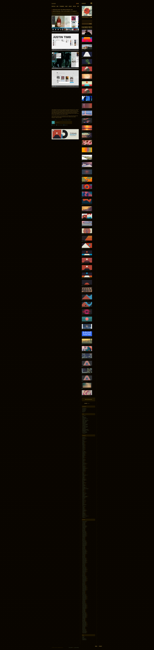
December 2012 (84, 578)
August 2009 (84, 608)
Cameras (83, 445)
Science (83, 499)
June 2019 (83, 523)
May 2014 (83, 565)
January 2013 (84, 577)
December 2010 (84, 596)
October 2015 (84, 552)
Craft (83, 450)
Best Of (83, 442)
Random (83, 495)
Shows (83, 501)
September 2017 (84, 535)
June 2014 (83, 564)
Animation (83, 439)
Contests (83, 449)
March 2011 (83, 594)
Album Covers (84, 438)
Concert (83, 448)
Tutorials (83, 508)
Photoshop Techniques (85, 488)
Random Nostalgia (84, 496)
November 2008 (84, 615)
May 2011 (83, 592)
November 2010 (84, 597)
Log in (83, 637)
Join (78, 6)
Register (83, 636)
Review (83, 498)
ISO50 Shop (83, 423)
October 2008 (84, 616)
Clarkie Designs (84, 417)
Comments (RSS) (76, 647)
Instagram (83, 469)
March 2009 (83, 612)
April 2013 (83, 575)
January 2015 (84, 559)
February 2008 (84, 622)
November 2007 (84, 624)
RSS (77, 3)
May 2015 (83, 556)
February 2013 (84, 576)
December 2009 (84, 605)
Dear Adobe (83, 451)
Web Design (83, 514)
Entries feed (83, 638)
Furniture (83, 460)
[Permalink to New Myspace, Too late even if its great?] (64, 11)
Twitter (74, 6)
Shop (57, 6)
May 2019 (83, 524)
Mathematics (84, 479)
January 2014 (84, 568)
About (66, 6)
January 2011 (84, 595)
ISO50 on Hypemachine (85, 420)
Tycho (83, 509)
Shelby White (84, 410)
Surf (82, 505)
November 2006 (84, 632)
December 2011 (84, 587)
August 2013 (84, 572)
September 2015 (84, 553)
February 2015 (84, 558)
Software (83, 502)
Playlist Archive (87, 17)
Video (83, 512)
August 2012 (84, 581)
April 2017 (83, 539)
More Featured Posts (88, 399)
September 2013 (84, 571)
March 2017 (83, 540)
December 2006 (84, 631)
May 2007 (83, 627)
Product (83, 492)
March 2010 (83, 603)
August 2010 (84, 599)
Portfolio (53, 6)
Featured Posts (87, 27)
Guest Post (83, 464)
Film (82, 458)
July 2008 (83, 618)
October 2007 (84, 625)
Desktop (83, 453)
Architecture (83, 441)
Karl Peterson (84, 425)
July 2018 (83, 528)
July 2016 (83, 546)
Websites (83, 515)
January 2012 (84, 586)
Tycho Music (61, 6)
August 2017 (84, 536)
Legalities (83, 477)
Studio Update (84, 504)
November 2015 (84, 551)
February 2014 (84, 567)
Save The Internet (84, 431)
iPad (82, 472)
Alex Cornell (83, 409)
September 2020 (84, 521)
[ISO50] (54, 3)
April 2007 (83, 628)
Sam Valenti (83, 411)
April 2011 (83, 593)
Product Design (84, 493)
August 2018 (84, 527)
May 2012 (83, 583)
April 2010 (83, 602)
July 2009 (83, 609)
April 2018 (83, 530)
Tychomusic (83, 433)
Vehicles (83, 511)
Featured (83, 457)
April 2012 (83, 584)
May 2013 (83, 574)
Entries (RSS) (71, 647)
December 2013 (84, 569)
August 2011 (83, 590)
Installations (83, 470)
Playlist (87, 3)
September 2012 (84, 580)
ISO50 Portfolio (84, 422)
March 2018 (83, 531)
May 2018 (83, 529)
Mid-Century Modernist (85, 429)
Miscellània (83, 480)
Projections (83, 494)
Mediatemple (84, 428)
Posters (83, 490)
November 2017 (84, 534)
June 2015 (83, 555)
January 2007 (84, 630)
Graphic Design (84, 463)
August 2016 (84, 545)
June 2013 (83, 573)
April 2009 (83, 611)
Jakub (58, 13)
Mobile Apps (83, 482)
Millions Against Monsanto (85, 430)
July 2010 (83, 600)
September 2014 (84, 562)
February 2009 (84, 613)
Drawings (83, 454)
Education (83, 455)
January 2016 (84, 550)
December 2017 (84, 533)
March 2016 (83, 549)
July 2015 (83, 554)
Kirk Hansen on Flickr (85, 426)
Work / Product (98, 646)
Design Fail (83, 452)
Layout (83, 476)
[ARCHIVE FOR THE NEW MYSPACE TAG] (62, 9)
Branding (83, 444)
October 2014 (84, 561)
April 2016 (83, 548)
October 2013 (84, 570)
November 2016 (84, 543)
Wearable (83, 513)
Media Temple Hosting (87, 403)
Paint (83, 486)
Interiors (83, 471)
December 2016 (84, 542)
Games (83, 461)
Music (83, 483)
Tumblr (83, 507)
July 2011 (83, 591)
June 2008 (83, 619)
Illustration (83, 467)
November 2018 (84, 526)
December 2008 (84, 614)
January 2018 (84, 532)
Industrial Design (84, 468)
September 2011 (84, 589)
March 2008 (83, 621)
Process (83, 491)
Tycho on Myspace (84, 432)
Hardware (83, 466)
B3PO (83, 416)
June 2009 (83, 610)
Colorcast (83, 447)
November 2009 (84, 606)
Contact (70, 6)
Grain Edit (83, 419)
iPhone (83, 473)
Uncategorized (84, 510)
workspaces (83, 517)
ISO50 (83, 474)
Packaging (83, 485)
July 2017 (83, 537)
